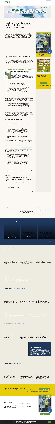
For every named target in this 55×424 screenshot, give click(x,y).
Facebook (29, 406)
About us (21, 407)
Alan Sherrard (13, 29)
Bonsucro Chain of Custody (22, 150)
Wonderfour (22, 419)
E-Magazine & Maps (45, 414)
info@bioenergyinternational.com (10, 407)
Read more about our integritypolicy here (43, 86)
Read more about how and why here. (25, 422)
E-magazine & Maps (23, 403)
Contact (21, 409)
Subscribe (45, 416)
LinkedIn (28, 403)
